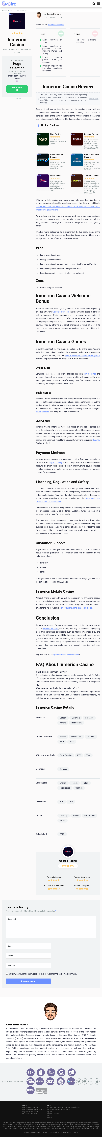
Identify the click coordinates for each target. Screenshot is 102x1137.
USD (71, 801)
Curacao (63, 769)
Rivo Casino (55, 134)
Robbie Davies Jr (54, 14)
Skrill (62, 741)
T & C (76, 1132)
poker (38, 412)
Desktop (63, 815)
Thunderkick (76, 723)
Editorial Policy (66, 1132)
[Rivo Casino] (43, 139)
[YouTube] (84, 1081)
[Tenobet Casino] (77, 180)
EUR (61, 801)
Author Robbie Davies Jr (17, 1025)
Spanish (79, 788)
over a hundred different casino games (82, 355)
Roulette (96, 440)
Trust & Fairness (54, 877)
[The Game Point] (9, 3)
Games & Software (82, 877)
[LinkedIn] (90, 1081)
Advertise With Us (53, 1113)
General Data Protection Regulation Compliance (63, 1107)
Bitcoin (63, 736)
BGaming (76, 718)
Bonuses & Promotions (54, 885)
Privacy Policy (54, 1132)
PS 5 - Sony (89, 815)
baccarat (45, 412)
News (45, 1132)
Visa (72, 741)
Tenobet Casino (91, 175)
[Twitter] (78, 1081)
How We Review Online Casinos (33, 1109)
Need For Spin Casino (56, 156)
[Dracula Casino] (77, 139)
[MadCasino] (43, 180)
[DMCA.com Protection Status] (41, 1093)
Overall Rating (68, 860)
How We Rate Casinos (30, 1107)
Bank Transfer (66, 755)
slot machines (90, 374)
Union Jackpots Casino (91, 156)
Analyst (49, 1115)
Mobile (76, 815)
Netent (63, 723)
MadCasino (55, 175)
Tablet (62, 820)
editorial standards (56, 25)
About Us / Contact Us (32, 1132)
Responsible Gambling (30, 1111)
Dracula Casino (91, 134)
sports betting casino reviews (66, 654)
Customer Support (82, 885)
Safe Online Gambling (29, 1113)
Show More (17, 88)
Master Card (76, 736)
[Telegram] (97, 1081)
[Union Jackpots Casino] (77, 160)
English (63, 783)
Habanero (89, 718)
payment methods (50, 628)
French (74, 783)
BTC (79, 755)
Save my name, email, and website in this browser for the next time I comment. (43, 974)
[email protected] (79, 1128)
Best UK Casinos (7, 11)
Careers (49, 1117)
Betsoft (63, 718)
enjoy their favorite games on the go (76, 608)
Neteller (90, 736)
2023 (62, 834)
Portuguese (65, 788)
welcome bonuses (60, 312)
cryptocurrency (56, 462)
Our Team (50, 1111)
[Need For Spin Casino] (43, 160)
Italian (85, 783)
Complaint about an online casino (58, 1109)
